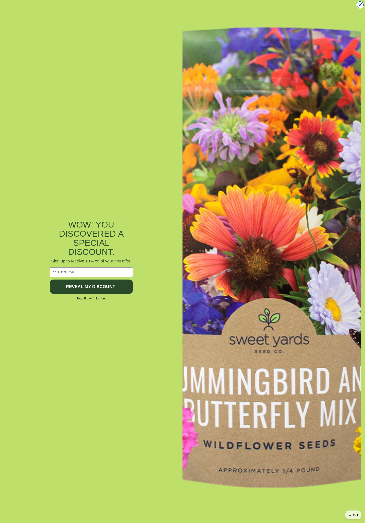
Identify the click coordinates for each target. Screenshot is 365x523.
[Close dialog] (360, 5)
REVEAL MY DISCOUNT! (91, 286)
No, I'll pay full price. (91, 298)
